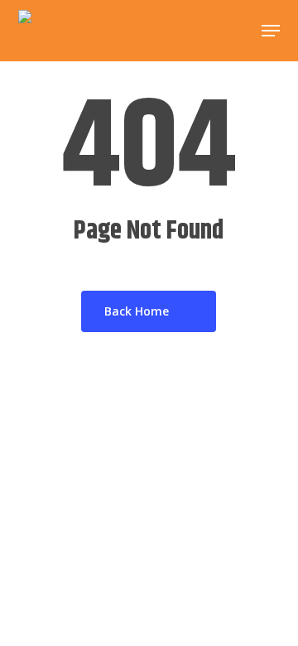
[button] (271, 30)
